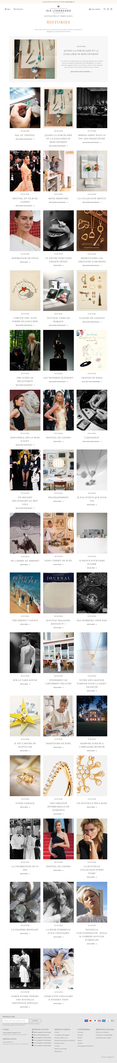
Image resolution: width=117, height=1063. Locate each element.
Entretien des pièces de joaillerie (65, 1040)
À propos (80, 1032)
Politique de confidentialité (104, 1035)
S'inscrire (35, 1020)
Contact (57, 1032)
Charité (80, 1037)
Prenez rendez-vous (61, 1037)
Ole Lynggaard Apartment (85, 1046)
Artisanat (80, 1035)
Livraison (57, 1046)
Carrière (80, 1043)
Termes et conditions (102, 1032)
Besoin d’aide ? (69, 1)
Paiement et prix (60, 1043)
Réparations (58, 1051)
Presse (80, 1040)
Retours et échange (61, 1048)
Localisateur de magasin (62, 1035)
